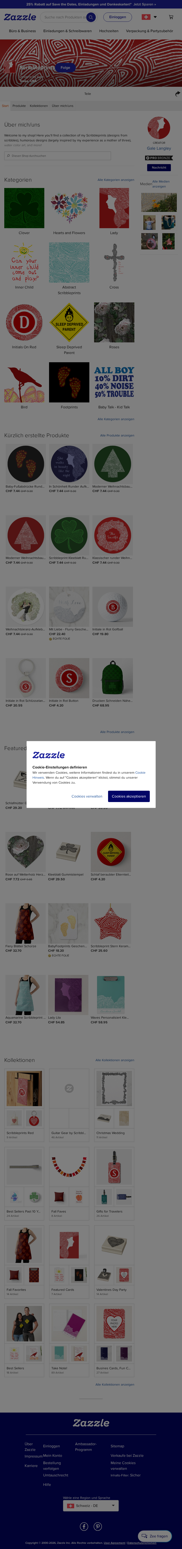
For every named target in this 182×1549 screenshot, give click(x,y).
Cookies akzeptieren (129, 796)
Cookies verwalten (87, 796)
